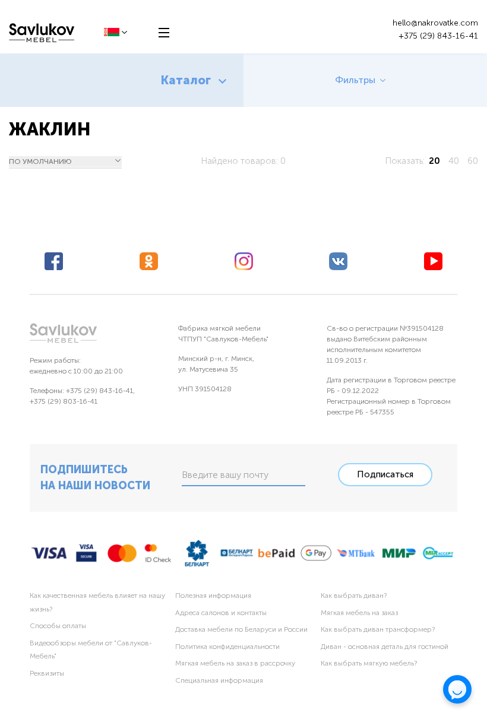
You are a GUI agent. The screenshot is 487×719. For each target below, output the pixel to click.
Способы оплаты (58, 626)
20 (434, 161)
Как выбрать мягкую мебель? (369, 663)
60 (472, 161)
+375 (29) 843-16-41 (438, 36)
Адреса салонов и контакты (221, 613)
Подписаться (385, 474)
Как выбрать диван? (354, 595)
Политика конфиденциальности (227, 646)
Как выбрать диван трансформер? (378, 629)
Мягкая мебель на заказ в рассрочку (235, 663)
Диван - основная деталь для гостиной (384, 646)
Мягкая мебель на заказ (359, 613)
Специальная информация (219, 680)
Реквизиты (47, 673)
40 (453, 161)
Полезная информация (213, 595)
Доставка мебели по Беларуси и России (241, 629)
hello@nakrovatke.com (435, 23)
